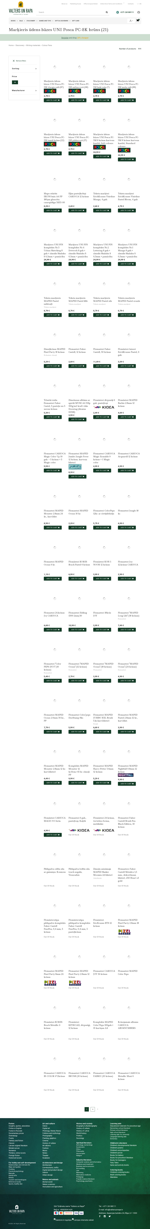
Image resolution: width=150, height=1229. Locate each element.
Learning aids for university (119, 1134)
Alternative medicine (83, 1175)
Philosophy (80, 1151)
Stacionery (31, 21)
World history (81, 1133)
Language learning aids (118, 1136)
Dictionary (113, 1139)
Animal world (47, 1182)
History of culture (49, 1143)
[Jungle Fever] (75, 467)
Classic (11, 1143)
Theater (45, 1155)
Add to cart (51, 100)
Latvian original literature (18, 1146)
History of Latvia (82, 1131)
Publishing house (75, 4)
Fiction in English (15, 1128)
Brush (95, 724)
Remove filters (21, 61)
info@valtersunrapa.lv (114, 1210)
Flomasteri (97, 670)
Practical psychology (16, 1171)
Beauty (11, 1177)
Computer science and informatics (88, 1162)
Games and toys (45, 21)
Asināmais (97, 878)
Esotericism (80, 1147)
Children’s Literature (118, 1143)
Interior (45, 1172)
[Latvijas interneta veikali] (83, 1220)
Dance (44, 1126)
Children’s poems (116, 1148)
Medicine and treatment (84, 1164)
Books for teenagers (118, 1160)
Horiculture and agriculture (52, 1187)
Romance (12, 1150)
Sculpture (46, 1158)
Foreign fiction (14, 1155)
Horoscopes (80, 1153)
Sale (21, 21)
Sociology (80, 1138)
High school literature (117, 1132)
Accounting (80, 1168)
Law (77, 1170)
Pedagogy (79, 1177)
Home (11, 45)
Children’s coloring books (119, 1172)
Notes (44, 1153)
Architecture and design (52, 1163)
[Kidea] (103, 407)
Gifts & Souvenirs (62, 21)
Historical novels (15, 1158)
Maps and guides (15, 1167)
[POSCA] (50, 91)
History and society (84, 1124)
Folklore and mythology (51, 1133)
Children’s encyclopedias (119, 1150)
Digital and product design (52, 1170)
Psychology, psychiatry (84, 1181)
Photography (47, 1136)
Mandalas (114, 1177)
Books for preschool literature (121, 1158)
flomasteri (122, 619)
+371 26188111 (109, 1206)
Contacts (131, 4)
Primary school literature (119, 1130)
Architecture (47, 1165)
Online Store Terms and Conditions (111, 4)
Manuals (12, 1173)
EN (140, 4)
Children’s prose (116, 1153)
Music (44, 1150)
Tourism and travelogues (17, 1180)
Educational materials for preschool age (125, 1126)
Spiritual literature (83, 1143)
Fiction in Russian (15, 1131)
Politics (79, 1136)
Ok (15, 82)
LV (138, 4)
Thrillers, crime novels (17, 1153)
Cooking (11, 1169)
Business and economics (85, 1166)
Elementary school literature (120, 1128)
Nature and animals (50, 1179)
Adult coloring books (118, 1175)
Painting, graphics (49, 1138)
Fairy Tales (114, 1163)
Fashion (45, 1148)
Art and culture (48, 1124)
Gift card (75, 21)
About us (64, 4)
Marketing (79, 1172)
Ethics (78, 1149)
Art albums (46, 1146)
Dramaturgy (13, 1136)
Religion (79, 1155)
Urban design (47, 1175)
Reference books (15, 1182)
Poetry (11, 1138)
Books (13, 21)
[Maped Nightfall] (125, 775)
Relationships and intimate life (19, 1165)
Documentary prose (16, 1133)
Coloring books (116, 1170)
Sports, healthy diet (15, 1184)
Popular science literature (85, 1179)
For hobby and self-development (22, 1163)
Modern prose (14, 1148)
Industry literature (83, 1160)
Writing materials (33, 45)
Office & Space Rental (91, 4)
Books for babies (116, 1155)
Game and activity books (119, 1165)
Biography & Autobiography (86, 1126)
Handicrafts (13, 1175)
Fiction (11, 1124)
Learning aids (115, 1124)
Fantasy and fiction (16, 1141)
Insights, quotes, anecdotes (19, 1126)
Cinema (45, 1141)
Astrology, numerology (84, 1145)
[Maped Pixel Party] (124, 932)
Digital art (46, 1128)
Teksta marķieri (50, 307)
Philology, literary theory (51, 1131)
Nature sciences (48, 1184)
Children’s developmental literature (123, 1145)
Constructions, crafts (50, 1168)
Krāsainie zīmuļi (50, 355)
